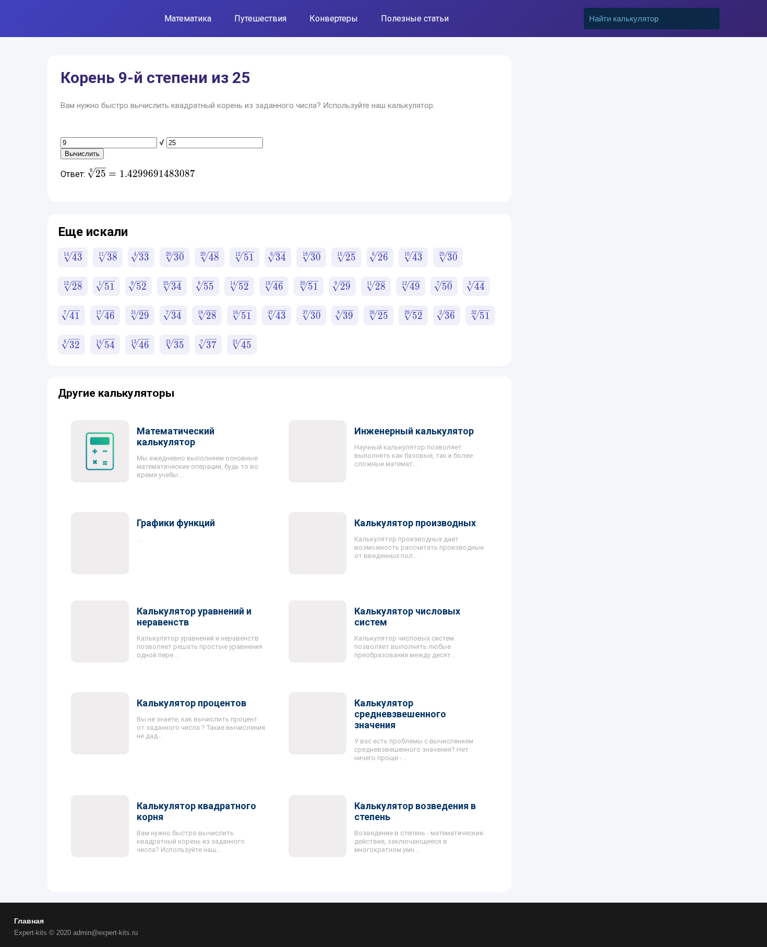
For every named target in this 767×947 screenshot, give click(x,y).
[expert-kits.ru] (90, 18)
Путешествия (260, 18)
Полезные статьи (415, 18)
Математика (187, 18)
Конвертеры (333, 18)
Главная (29, 921)
